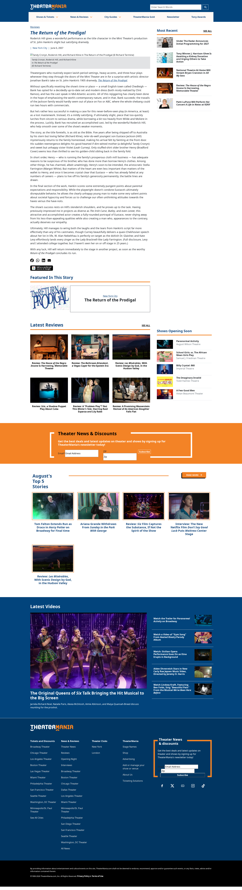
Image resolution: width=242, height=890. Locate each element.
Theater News (68, 746)
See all (207, 31)
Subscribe (144, 451)
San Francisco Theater (42, 789)
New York (97, 746)
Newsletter (173, 16)
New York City (40, 47)
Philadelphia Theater (41, 783)
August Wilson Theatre (188, 344)
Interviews (66, 765)
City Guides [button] (111, 16)
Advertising (129, 759)
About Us (127, 774)
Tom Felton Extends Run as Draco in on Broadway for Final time (53, 527)
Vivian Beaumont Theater (189, 393)
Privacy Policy (83, 876)
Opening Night (69, 759)
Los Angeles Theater (41, 759)
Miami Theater (38, 777)
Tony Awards (198, 16)
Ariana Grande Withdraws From (98, 527)
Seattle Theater (38, 795)
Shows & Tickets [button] (45, 16)
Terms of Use (97, 876)
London (96, 752)
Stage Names (130, 746)
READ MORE (192, 475)
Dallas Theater (68, 789)
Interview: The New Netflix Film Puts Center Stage (189, 529)
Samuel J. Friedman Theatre (190, 358)
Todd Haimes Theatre (187, 380)
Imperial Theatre (185, 368)
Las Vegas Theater (40, 771)
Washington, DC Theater (43, 802)
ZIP (105, 451)
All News (65, 848)
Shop (125, 752)
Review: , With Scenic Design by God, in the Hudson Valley (53, 579)
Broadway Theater (40, 746)
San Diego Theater (71, 823)
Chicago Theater (39, 752)
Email (61, 453)
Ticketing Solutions (133, 780)
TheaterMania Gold (144, 16)
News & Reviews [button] (79, 16)
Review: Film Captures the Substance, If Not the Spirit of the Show (143, 527)
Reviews (35, 27)
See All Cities (36, 817)
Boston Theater (38, 765)
